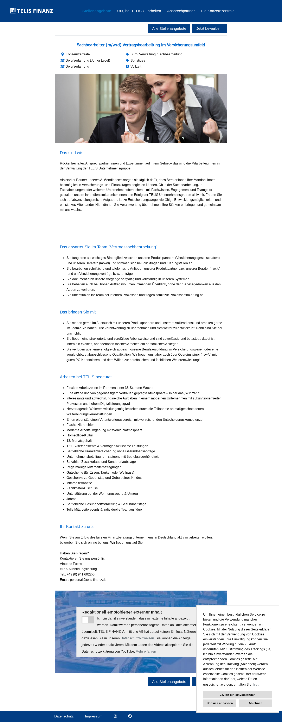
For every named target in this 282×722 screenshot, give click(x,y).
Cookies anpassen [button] (220, 703)
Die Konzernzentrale (218, 11)
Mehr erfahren (146, 651)
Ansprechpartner (181, 11)
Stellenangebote (96, 11)
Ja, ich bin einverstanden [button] (238, 694)
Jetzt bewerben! (209, 28)
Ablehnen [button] (255, 703)
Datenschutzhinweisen (137, 638)
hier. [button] (256, 684)
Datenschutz (64, 716)
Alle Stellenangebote (169, 28)
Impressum (93, 716)
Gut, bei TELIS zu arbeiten (139, 11)
